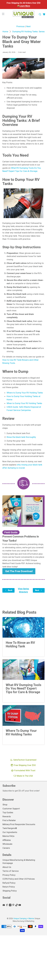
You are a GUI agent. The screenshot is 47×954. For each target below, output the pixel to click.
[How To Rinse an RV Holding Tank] (23, 627)
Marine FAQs (8, 836)
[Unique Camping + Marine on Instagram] (10, 905)
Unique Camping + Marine (23, 918)
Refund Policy (9, 883)
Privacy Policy (9, 875)
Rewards (7, 816)
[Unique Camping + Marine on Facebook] (7, 905)
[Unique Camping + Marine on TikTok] (16, 905)
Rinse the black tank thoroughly (21, 437)
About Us (7, 867)
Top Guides (8, 812)
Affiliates (7, 840)
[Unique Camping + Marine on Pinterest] (13, 905)
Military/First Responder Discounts (19, 824)
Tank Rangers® (10, 828)
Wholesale (7, 844)
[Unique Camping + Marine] (23, 14)
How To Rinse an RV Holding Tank (20, 644)
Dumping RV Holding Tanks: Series (28, 32)
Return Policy (9, 886)
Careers (6, 848)
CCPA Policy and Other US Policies (19, 879)
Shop (5, 804)
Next (28, 26)
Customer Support (11, 808)
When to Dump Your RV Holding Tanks (24, 403)
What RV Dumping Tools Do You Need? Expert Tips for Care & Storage (23, 688)
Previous (20, 26)
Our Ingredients (10, 832)
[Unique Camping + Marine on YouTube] (19, 905)
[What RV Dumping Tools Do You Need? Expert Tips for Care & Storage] (23, 669)
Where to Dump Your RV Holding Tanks (25, 392)
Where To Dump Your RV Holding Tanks (21, 732)
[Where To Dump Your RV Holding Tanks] (23, 715)
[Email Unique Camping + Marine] (4, 905)
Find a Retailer (9, 820)
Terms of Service (11, 871)
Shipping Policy (10, 890)
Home (5, 32)
